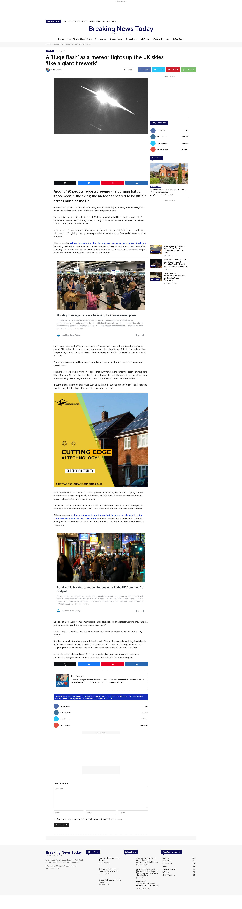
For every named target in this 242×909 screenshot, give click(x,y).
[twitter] (79, 686)
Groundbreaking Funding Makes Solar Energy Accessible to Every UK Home (174, 249)
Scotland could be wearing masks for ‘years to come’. (109, 870)
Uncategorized (156, 187)
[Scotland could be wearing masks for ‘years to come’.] (91, 872)
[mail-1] (76, 686)
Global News (155, 279)
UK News (54, 44)
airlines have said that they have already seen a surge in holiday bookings (108, 243)
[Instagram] (180, 29)
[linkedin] (72, 686)
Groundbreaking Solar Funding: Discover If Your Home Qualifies (168, 190)
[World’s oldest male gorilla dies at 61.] (91, 861)
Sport (153, 266)
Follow (145, 712)
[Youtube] (187, 29)
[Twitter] (183, 29)
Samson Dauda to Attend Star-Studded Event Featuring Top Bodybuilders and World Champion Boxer (175, 263)
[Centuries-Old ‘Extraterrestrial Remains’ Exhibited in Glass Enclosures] (156, 276)
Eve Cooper (56, 70)
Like (146, 706)
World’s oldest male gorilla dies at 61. (109, 859)
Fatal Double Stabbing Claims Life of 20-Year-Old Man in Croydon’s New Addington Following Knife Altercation (104, 21)
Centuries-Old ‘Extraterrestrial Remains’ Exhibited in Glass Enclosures (174, 276)
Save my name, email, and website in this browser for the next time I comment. (89, 819)
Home (48, 44)
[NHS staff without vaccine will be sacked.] (91, 883)
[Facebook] (176, 29)
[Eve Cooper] (48, 70)
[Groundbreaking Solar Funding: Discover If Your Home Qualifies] (169, 173)
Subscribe (144, 725)
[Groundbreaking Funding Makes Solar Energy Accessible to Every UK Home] (156, 249)
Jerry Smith (154, 195)
